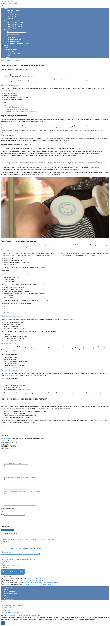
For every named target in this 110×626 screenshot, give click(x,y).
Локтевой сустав (12, 14)
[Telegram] (8, 446)
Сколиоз (9, 55)
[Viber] (13, 446)
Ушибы (6, 47)
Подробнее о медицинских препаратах (16, 109)
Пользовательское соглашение (13, 605)
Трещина (9, 36)
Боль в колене (11, 16)
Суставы (6, 8)
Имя (2, 511)
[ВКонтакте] (2, 446)
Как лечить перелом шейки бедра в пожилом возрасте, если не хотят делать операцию (27, 539)
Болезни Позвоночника (11, 49)
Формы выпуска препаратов (13, 106)
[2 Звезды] (2, 442)
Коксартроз (10, 18)
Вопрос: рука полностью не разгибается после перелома (18, 560)
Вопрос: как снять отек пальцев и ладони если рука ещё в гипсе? (20, 554)
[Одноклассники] (4, 446)
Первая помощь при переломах (16, 32)
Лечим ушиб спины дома (34, 578)
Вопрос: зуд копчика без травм (10, 565)
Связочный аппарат (10, 591)
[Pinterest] (11, 446)
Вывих (6, 45)
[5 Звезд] (6, 442)
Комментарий (5, 526)
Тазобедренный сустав (14, 10)
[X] (6, 446)
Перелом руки (11, 38)
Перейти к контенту (6, 1)
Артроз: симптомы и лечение (15, 22)
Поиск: (3, 5)
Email (2, 514)
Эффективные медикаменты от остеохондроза (37, 584)
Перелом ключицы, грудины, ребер (18, 43)
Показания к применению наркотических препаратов (20, 111)
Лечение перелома (13, 34)
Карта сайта (7, 610)
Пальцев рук (11, 12)
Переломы (7, 30)
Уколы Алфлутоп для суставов (13, 463)
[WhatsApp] (15, 446)
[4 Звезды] (5, 442)
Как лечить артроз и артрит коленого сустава (29, 580)
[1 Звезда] (1, 442)
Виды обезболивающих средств (14, 108)
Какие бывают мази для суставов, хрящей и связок (19, 477)
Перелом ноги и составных (15, 39)
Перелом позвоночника (14, 41)
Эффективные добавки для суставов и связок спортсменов (22, 491)
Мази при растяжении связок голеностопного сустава (20, 505)
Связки (6, 20)
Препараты (7, 57)
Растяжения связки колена (15, 24)
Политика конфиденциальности (13, 612)
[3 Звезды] (4, 442)
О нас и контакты (9, 607)
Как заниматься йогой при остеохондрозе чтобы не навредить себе (37, 582)
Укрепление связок (13, 28)
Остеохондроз (11, 51)
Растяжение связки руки (14, 26)
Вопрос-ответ (5, 541)
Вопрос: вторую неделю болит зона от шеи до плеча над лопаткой (21, 548)
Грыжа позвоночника (13, 53)
